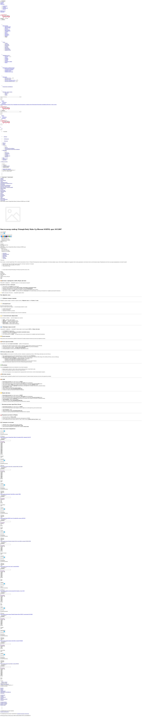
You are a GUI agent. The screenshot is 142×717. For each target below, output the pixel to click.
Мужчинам (2, 184)
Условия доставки (3, 703)
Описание (4, 253)
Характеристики (6, 254)
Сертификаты (5, 7)
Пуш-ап (1, 189)
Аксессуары (2, 200)
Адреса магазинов (3, 699)
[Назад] (6, 146)
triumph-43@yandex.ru (7, 169)
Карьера (4, 8)
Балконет (2, 194)
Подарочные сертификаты (5, 185)
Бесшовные (2, 195)
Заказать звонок (6, 167)
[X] (6, 236)
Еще (6, 36)
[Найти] (1, 98)
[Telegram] (11, 236)
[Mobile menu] (1, 119)
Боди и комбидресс (4, 199)
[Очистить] (20, 96)
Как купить (5, 256)
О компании (5, 5)
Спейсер (2, 192)
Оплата (4, 257)
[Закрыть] (1, 129)
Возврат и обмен (3, 704)
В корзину (2, 439)
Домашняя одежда (3, 182)
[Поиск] (1, 124)
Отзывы (4, 6)
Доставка (4, 258)
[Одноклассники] (3, 236)
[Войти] (0, 125)
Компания (2, 693)
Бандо (1, 193)
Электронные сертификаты (5, 692)
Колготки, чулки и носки (5, 186)
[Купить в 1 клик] (2, 433)
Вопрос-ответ (3, 705)
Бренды (1, 689)
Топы (1, 197)
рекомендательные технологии (23, 713)
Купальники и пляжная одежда (6, 183)
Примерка (4, 255)
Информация (2, 691)
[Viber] (7, 236)
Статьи (1, 690)
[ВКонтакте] (1, 236)
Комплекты (2, 198)
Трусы (1, 181)
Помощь (2, 700)
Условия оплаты (3, 702)
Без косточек (2, 190)
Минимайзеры (3, 191)
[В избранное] (2, 233)
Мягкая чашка (3, 188)
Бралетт (1, 196)
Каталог (1, 688)
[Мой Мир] (4, 236)
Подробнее (2, 441)
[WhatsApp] (9, 236)
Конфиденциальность (4, 711)
